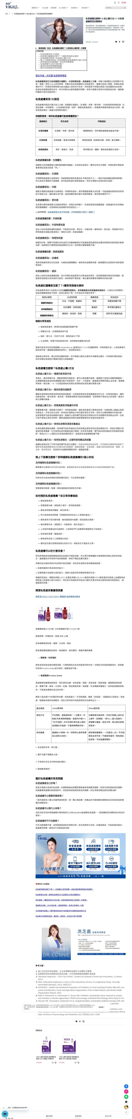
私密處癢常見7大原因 (49, 54)
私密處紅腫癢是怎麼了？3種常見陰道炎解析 (59, 56)
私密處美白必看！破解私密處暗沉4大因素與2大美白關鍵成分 (58, 895)
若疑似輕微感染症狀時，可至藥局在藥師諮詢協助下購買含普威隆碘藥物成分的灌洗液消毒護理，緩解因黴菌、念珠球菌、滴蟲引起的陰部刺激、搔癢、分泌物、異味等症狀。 (80, 447)
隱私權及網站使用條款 (42, 1007)
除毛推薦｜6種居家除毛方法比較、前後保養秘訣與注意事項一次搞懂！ (62, 900)
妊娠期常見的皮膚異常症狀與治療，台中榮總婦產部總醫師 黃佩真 (66, 974)
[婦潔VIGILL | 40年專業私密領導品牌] (16, 5)
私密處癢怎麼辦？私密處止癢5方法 (55, 58)
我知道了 (101, 1007)
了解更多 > (27, 1009)
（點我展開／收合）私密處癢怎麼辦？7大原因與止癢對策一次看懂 (61, 48)
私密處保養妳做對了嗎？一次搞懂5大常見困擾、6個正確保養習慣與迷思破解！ (65, 889)
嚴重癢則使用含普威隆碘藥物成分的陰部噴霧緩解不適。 (91, 467)
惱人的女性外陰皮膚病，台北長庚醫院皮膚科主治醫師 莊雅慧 (64, 971)
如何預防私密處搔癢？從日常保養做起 (57, 62)
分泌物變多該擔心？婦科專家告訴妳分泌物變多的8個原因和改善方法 (61, 911)
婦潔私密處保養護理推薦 (51, 66)
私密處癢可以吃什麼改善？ (52, 64)
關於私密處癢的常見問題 (51, 68)
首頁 (6, 14)
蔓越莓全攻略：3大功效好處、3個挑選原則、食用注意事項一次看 (60, 905)
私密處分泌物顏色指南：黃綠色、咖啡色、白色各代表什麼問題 (59, 916)
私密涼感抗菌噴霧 (57, 467)
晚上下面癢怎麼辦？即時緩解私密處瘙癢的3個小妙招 (63, 60)
